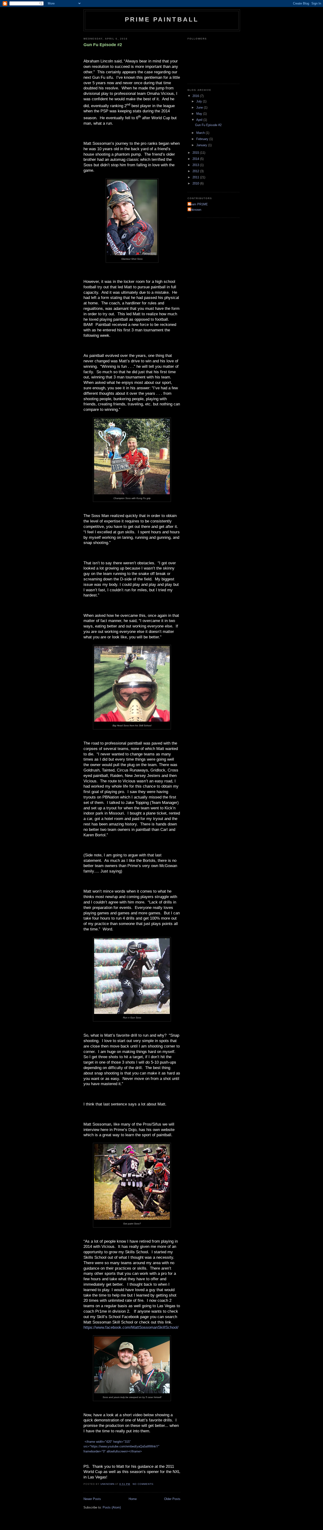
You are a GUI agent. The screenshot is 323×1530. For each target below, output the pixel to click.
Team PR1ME (198, 204)
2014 (196, 159)
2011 (196, 177)
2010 (196, 183)
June (200, 107)
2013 (196, 165)
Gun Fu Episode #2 (102, 44)
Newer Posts (92, 1499)
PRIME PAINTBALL (162, 19)
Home (133, 1499)
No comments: (144, 1484)
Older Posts (172, 1499)
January (202, 145)
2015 (196, 152)
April (199, 120)
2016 (196, 96)
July (199, 101)
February (202, 139)
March (201, 133)
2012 (196, 171)
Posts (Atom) (112, 1507)
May (199, 113)
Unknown (195, 209)
